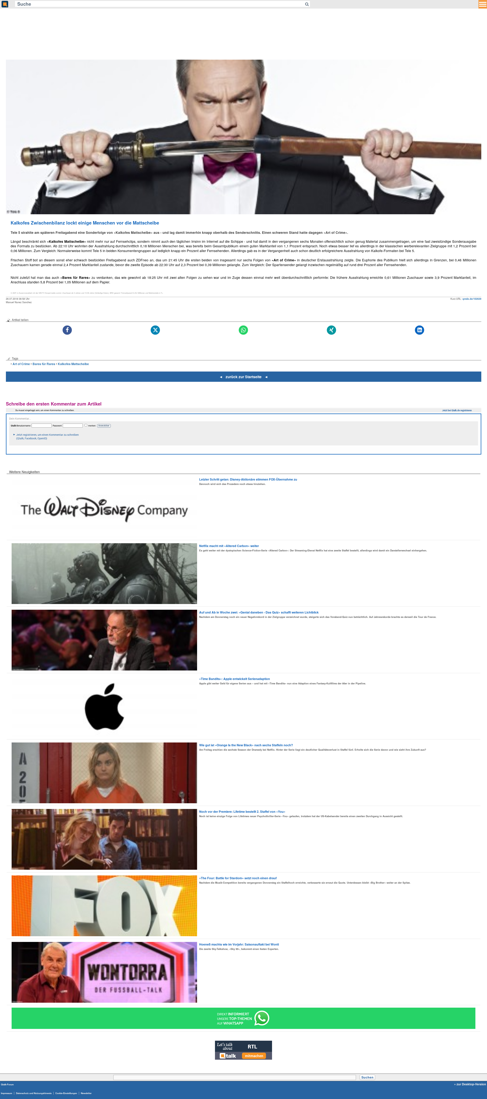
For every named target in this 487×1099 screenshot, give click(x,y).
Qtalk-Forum (7, 1084)
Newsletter (86, 1093)
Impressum (6, 1093)
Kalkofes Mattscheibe (73, 364)
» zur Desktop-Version (470, 1084)
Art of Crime (21, 364)
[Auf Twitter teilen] (155, 330)
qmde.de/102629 (471, 298)
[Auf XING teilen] (331, 330)
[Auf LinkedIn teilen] (419, 330)
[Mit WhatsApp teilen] (243, 330)
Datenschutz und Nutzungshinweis (34, 1093)
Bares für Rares (44, 364)
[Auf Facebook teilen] (67, 330)
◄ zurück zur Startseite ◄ (243, 376)
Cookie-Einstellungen (66, 1093)
